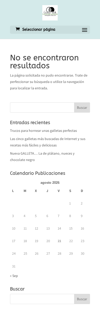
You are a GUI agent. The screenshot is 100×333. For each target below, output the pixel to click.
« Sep (14, 275)
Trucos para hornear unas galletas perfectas (43, 130)
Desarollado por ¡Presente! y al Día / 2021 (50, 326)
